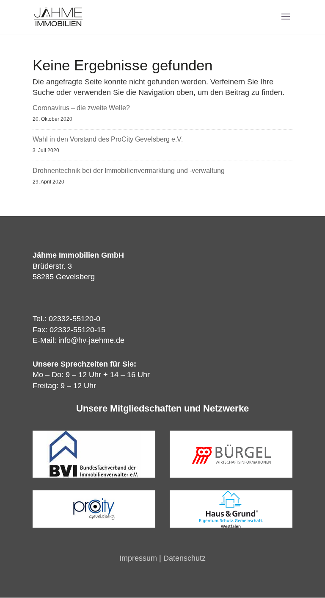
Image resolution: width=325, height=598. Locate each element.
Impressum (138, 558)
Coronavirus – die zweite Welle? (81, 107)
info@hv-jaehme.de (91, 340)
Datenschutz (184, 558)
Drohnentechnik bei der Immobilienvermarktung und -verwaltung (129, 170)
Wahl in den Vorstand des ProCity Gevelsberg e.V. (108, 139)
